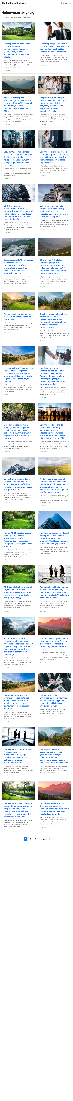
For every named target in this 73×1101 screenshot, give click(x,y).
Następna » (44, 839)
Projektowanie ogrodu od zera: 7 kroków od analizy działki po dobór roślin (18, 317)
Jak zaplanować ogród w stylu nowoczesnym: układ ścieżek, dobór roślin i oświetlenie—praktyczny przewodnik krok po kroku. (54, 643)
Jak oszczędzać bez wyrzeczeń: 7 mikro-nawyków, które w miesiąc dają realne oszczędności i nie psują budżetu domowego (54, 700)
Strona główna (66, 3)
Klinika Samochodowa (14, 3)
